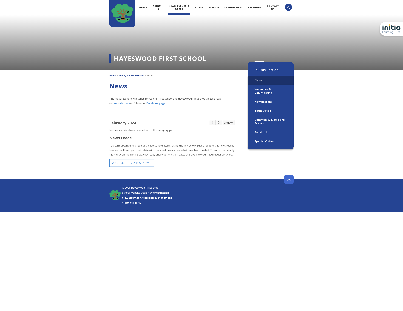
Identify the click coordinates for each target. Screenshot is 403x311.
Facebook (261, 132)
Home (112, 75)
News (258, 80)
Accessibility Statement (157, 197)
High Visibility (132, 202)
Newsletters (263, 102)
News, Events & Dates (131, 75)
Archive (228, 123)
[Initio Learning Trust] (391, 29)
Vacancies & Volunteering (263, 91)
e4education (161, 192)
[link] (212, 123)
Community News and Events (270, 121)
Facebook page (155, 103)
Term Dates (263, 110)
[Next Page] (219, 123)
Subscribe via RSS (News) (132, 163)
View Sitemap (130, 197)
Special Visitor (264, 141)
